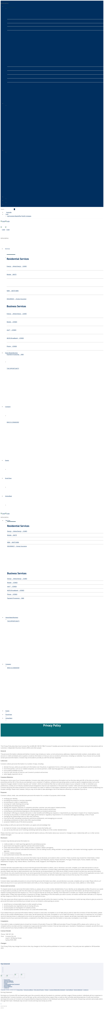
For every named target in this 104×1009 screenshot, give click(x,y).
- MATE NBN (14, 28)
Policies (5, 983)
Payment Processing (13, 84)
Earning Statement (8, 986)
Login (7, 214)
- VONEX (14, 68)
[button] (5, 3)
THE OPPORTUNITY (13, 107)
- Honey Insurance (21, 32)
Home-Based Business (12, 103)
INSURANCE (11, 32)
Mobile (9, 21)
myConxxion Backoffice (14, 216)
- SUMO (24, 17)
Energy (9, 17)
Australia (8, 212)
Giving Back (9, 204)
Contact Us (6, 987)
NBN (8, 28)
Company (8, 150)
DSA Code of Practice (9, 982)
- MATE (14, 21)
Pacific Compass (26, 216)
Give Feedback (7, 985)
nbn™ (9, 72)
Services (8, 6)
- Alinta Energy (16, 17)
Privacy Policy (7, 979)
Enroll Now (9, 200)
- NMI (22, 84)
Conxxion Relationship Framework (12, 984)
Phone (9, 80)
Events (7, 197)
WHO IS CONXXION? (13, 154)
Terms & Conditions (8, 981)
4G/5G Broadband (12, 76)
